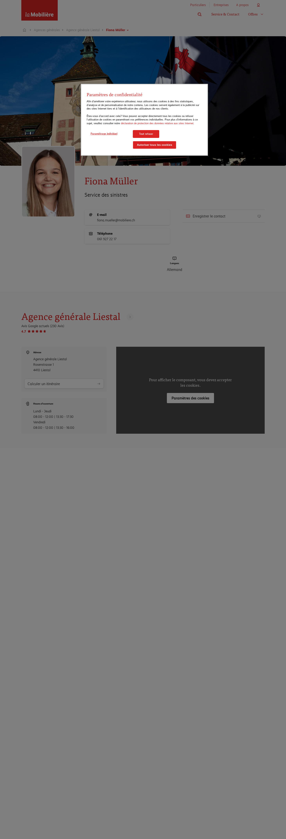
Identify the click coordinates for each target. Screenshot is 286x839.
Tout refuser (146, 133)
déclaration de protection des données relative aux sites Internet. (157, 123)
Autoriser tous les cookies (154, 144)
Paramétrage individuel (104, 133)
